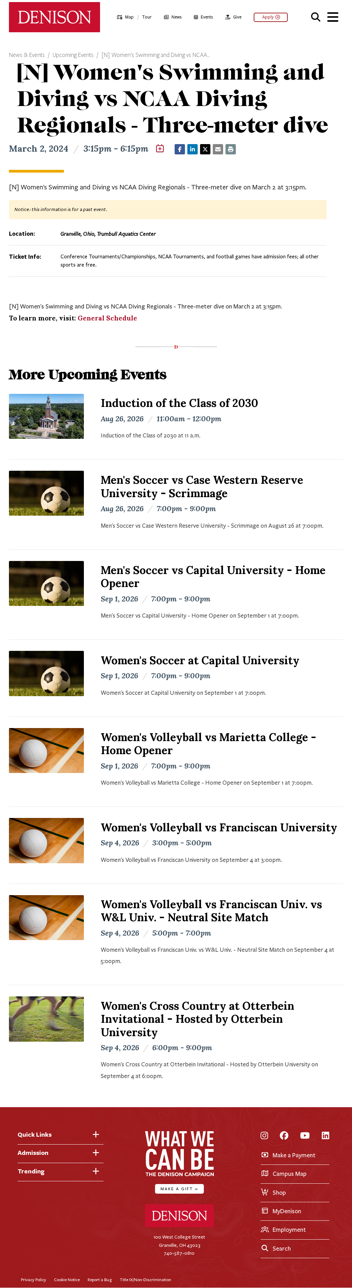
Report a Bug (100, 1279)
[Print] (231, 149)
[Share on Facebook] (180, 149)
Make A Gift (179, 1188)
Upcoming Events (73, 55)
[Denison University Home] (179, 1226)
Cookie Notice (67, 1279)
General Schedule (107, 318)
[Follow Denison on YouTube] (305, 1136)
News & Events (27, 55)
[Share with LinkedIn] (192, 149)
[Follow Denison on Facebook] (284, 1136)
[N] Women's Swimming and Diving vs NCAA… (155, 55)
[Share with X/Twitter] (205, 149)
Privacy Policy (33, 1279)
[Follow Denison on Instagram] (264, 1136)
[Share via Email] (218, 149)
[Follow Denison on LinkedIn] (325, 1136)
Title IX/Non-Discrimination (145, 1279)
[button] (315, 16)
